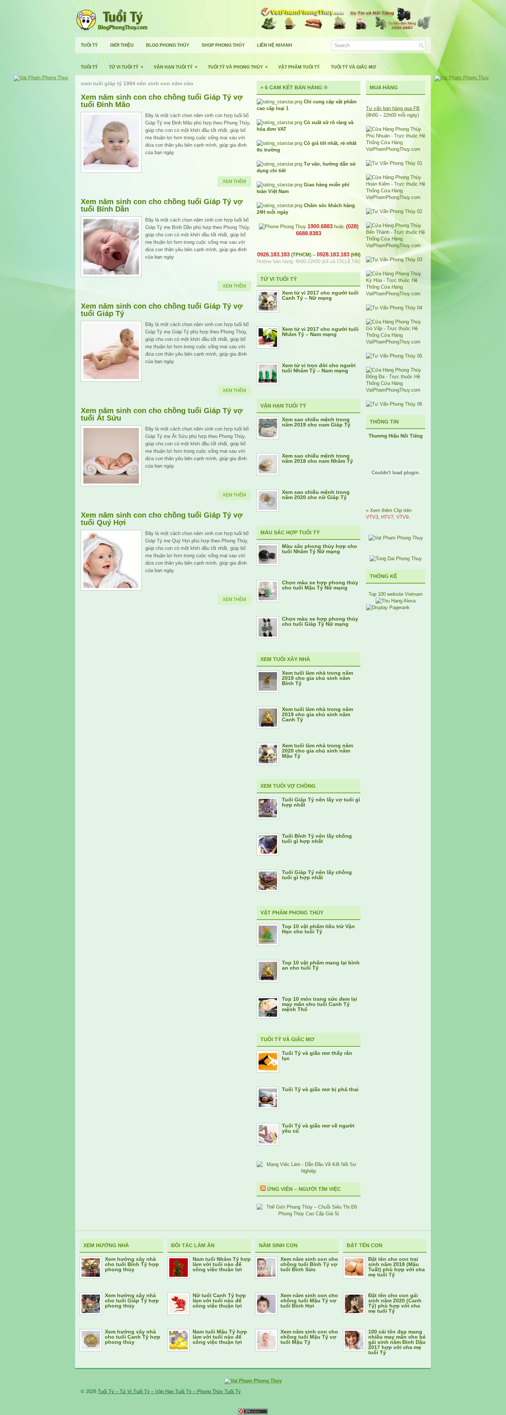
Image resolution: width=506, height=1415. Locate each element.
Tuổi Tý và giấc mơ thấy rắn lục (317, 1055)
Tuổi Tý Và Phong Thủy (238, 67)
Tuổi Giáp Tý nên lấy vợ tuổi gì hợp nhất (321, 802)
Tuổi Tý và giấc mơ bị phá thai (320, 1089)
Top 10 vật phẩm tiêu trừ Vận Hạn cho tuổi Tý (318, 928)
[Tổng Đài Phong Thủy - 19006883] (396, 558)
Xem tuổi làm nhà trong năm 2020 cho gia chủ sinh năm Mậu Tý (317, 751)
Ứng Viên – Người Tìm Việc (304, 1189)
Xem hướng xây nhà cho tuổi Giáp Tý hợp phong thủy (132, 1300)
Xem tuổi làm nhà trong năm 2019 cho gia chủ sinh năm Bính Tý (317, 678)
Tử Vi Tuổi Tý (126, 67)
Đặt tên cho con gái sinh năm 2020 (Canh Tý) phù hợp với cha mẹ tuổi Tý (395, 1303)
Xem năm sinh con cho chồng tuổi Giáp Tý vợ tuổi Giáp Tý (162, 310)
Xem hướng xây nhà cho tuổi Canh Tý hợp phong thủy (132, 1337)
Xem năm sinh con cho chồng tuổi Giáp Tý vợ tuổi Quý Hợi (162, 519)
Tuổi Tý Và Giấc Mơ (353, 67)
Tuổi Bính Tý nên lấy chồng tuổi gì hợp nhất (317, 838)
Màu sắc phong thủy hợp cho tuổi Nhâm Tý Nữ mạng (319, 548)
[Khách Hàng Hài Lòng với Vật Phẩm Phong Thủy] (396, 538)
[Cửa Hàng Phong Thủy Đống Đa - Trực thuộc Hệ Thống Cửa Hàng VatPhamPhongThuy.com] (395, 390)
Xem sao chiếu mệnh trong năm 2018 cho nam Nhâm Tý (317, 458)
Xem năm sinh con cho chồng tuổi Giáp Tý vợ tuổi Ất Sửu (162, 414)
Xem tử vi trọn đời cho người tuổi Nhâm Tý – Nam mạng (319, 367)
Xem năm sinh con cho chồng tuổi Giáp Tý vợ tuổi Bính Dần (162, 205)
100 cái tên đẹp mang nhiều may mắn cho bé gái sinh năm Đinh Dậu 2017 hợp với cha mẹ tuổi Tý (397, 1342)
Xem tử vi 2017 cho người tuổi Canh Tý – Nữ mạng (320, 295)
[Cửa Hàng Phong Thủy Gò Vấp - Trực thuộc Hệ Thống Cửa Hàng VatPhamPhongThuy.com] (395, 342)
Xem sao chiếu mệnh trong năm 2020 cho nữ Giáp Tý (316, 494)
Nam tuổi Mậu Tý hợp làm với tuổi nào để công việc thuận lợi (220, 1337)
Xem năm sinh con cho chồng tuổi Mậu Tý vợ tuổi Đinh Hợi (309, 1300)
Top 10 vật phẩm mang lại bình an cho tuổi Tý (321, 965)
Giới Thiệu (122, 45)
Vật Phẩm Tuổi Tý (299, 67)
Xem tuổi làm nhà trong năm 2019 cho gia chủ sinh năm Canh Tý (317, 714)
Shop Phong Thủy (223, 45)
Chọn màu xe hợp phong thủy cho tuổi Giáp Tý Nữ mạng (320, 621)
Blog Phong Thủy (167, 45)
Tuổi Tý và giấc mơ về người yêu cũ (318, 1128)
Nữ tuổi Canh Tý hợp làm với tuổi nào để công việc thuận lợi (219, 1300)
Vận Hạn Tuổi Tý (175, 67)
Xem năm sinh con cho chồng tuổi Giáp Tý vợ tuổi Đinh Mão (162, 101)
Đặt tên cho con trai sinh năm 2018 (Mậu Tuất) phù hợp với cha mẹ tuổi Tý (396, 1267)
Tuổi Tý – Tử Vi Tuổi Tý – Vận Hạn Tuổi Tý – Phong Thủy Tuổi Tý (169, 1391)
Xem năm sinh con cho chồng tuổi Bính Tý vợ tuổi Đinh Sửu (309, 1264)
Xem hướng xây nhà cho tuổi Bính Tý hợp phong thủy (132, 1264)
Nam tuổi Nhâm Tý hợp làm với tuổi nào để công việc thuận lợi (222, 1264)
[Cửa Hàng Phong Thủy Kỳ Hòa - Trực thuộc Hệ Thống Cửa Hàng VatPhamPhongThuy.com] (395, 293)
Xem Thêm (234, 181)
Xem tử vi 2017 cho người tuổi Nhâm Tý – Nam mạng (320, 331)
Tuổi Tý (89, 45)
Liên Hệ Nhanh (274, 45)
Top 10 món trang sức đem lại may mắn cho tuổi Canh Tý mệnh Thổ (319, 1004)
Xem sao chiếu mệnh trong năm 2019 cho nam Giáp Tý (316, 422)
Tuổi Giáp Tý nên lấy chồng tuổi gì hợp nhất (317, 874)
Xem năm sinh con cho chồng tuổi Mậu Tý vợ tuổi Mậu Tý (309, 1337)
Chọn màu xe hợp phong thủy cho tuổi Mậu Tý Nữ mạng (320, 585)
